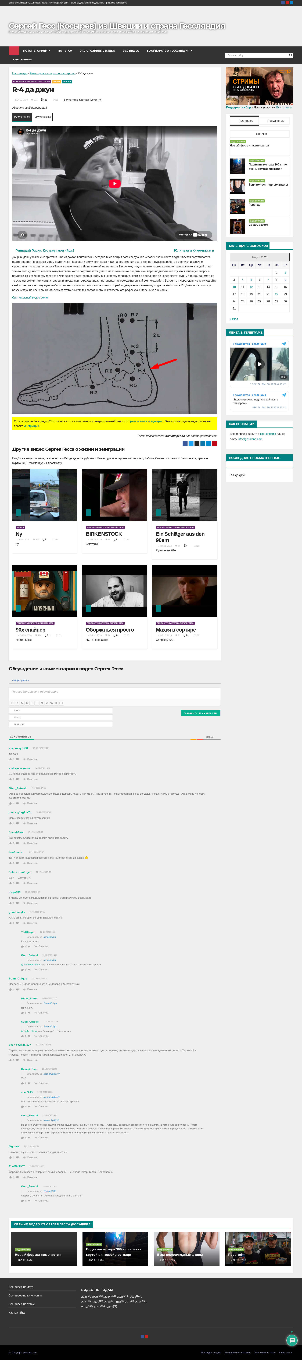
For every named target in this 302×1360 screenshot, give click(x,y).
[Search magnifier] (290, 55)
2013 (97, 1307)
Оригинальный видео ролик (30, 297)
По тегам (65, 50)
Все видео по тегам (22, 1304)
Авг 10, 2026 (238, 1260)
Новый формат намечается (249, 145)
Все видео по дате (21, 1286)
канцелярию (268, 433)
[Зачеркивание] (27, 703)
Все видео (131, 50)
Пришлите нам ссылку (116, 3)
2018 (118, 1301)
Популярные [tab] (275, 120)
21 (45, 99)
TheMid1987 (50, 1191)
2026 (84, 1296)
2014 (84, 1307)
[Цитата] (41, 703)
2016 (128, 1301)
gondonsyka (50, 937)
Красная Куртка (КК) (90, 99)
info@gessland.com (250, 439)
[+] (61, 702)
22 (276, 294)
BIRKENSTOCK (104, 534)
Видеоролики (238, 142)
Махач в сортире (176, 630)
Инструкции (31, 426)
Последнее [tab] (245, 120)
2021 (84, 1301)
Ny (19, 534)
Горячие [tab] (261, 133)
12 (251, 287)
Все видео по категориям (25, 1295)
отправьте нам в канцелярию (144, 421)
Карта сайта (17, 1312)
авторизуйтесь (20, 680)
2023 (120, 1296)
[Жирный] (12, 703)
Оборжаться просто (110, 630)
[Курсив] (17, 703)
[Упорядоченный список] (32, 703)
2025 (95, 1296)
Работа (56, 82)
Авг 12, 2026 (167, 1260)
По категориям (35, 50)
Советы (67, 82)
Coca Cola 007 (258, 224)
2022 (133, 1296)
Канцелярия (22, 59)
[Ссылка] (51, 703)
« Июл (234, 319)
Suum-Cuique (50, 1003)
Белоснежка (71, 99)
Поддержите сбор (238, 107)
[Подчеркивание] (22, 703)
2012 (110, 1307)
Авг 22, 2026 (25, 1260)
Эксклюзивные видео (97, 50)
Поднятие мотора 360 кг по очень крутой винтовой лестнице (268, 169)
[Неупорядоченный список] (36, 703)
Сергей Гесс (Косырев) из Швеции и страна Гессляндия (117, 26)
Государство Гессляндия (168, 50)
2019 (107, 1301)
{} (56, 702)
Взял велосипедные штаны (268, 184)
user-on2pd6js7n (52, 1073)
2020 (96, 1301)
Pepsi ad (255, 204)
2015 (138, 1301)
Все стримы (284, 107)
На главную (19, 73)
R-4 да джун (238, 475)
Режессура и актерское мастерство (53, 73)
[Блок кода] (46, 703)
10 (234, 287)
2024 (107, 1296)
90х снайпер (30, 630)
